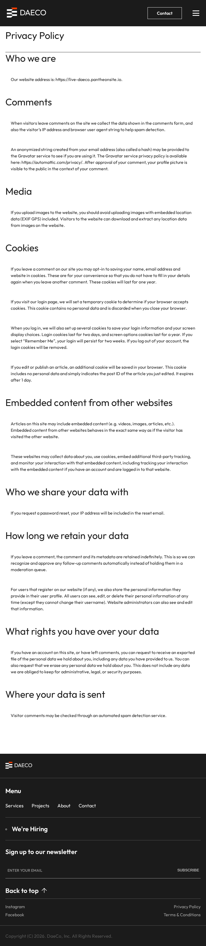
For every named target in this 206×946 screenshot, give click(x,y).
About (64, 806)
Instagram (15, 906)
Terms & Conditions (182, 914)
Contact (164, 13)
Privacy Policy (187, 906)
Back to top (22, 890)
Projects (40, 806)
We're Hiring (30, 829)
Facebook (14, 914)
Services (14, 806)
